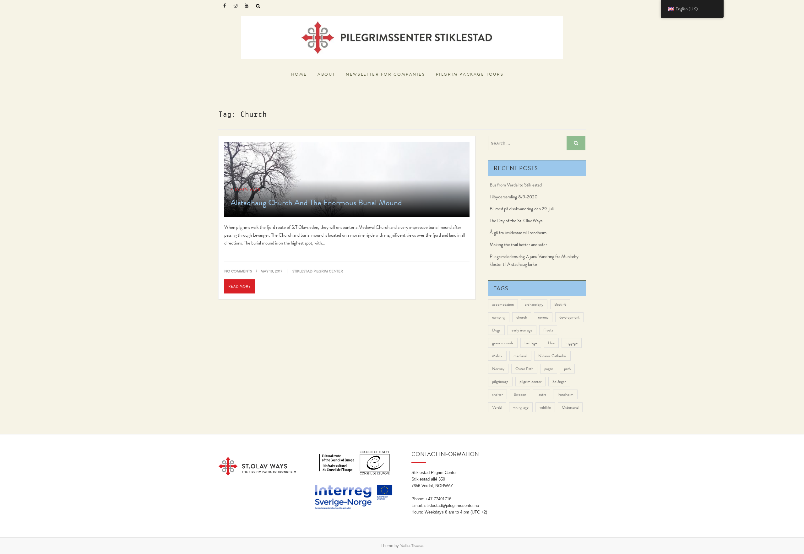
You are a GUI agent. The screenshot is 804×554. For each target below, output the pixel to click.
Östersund (570, 407)
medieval (520, 356)
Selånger (559, 382)
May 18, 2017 (272, 271)
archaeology (534, 304)
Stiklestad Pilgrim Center (255, 68)
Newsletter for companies (385, 74)
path (567, 369)
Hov (551, 343)
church (521, 317)
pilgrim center (530, 382)
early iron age (522, 330)
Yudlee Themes (412, 546)
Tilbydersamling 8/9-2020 (513, 196)
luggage (572, 343)
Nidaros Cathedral (552, 356)
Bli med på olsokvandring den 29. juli (522, 208)
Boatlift (560, 304)
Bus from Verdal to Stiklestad (516, 184)
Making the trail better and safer (518, 244)
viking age (521, 407)
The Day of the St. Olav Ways (516, 220)
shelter (497, 394)
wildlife (545, 407)
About (326, 74)
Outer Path (524, 369)
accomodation (503, 304)
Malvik (497, 356)
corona (543, 317)
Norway (498, 369)
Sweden (520, 394)
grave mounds (502, 343)
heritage (530, 343)
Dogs (496, 330)
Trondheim (565, 394)
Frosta (548, 330)
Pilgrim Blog (246, 189)
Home (299, 74)
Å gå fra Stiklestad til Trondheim (518, 232)
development (569, 317)
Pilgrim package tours (470, 74)
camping (498, 317)
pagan (548, 369)
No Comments (238, 271)
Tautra (541, 394)
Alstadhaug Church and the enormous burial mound (316, 202)
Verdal (497, 407)
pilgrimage (500, 382)
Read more (239, 286)
